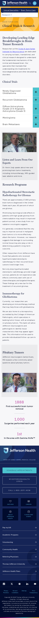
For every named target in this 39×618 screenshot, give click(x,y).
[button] (19, 92)
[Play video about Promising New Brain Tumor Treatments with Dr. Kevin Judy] (19, 142)
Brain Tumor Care (28, 10)
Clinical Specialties (11, 10)
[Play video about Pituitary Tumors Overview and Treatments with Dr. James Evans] (19, 382)
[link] (19, 528)
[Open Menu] (35, 3)
